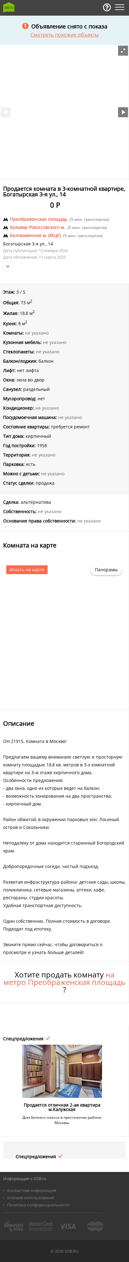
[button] (123, 51)
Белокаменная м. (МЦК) (35, 235)
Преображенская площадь (38, 219)
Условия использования (30, 1197)
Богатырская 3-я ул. (24, 244)
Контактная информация (31, 1190)
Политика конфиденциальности (38, 1205)
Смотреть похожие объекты (64, 34)
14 (50, 244)
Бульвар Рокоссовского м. (37, 227)
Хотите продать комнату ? (64, 982)
